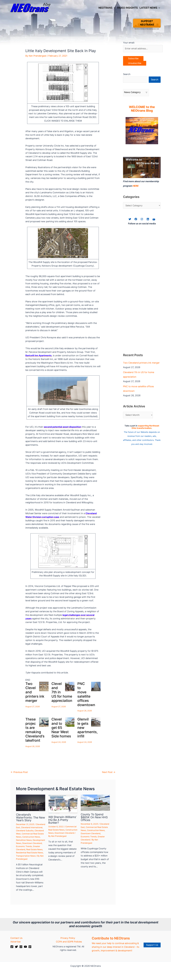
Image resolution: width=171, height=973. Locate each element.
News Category (132, 92)
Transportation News (26, 856)
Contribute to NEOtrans (111, 938)
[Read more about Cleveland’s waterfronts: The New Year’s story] (30, 802)
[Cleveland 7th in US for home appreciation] (69, 686)
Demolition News (24, 840)
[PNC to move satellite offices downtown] (96, 686)
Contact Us (16, 938)
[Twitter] (16, 946)
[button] (113, 7)
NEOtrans (105, 7)
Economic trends (24, 846)
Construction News (31, 837)
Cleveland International (31, 827)
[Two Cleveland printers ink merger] (44, 686)
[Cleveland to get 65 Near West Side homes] (69, 722)
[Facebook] (11, 946)
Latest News (148, 7)
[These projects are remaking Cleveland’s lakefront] (44, 722)
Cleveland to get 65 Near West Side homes (61, 727)
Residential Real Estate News (29, 852)
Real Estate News (34, 849)
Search (126, 74)
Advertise (15, 941)
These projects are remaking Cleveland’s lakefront (34, 730)
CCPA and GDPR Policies (69, 941)
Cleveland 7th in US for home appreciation (138, 374)
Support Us (152, 945)
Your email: (129, 42)
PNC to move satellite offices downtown (86, 694)
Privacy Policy (67, 938)
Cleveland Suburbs (25, 830)
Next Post (108, 772)
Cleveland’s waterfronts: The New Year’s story (30, 817)
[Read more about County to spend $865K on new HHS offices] (95, 802)
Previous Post (19, 772)
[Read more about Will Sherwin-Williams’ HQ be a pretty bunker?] (62, 803)
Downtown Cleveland (32, 843)
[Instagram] (20, 946)
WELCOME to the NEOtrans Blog (142, 109)
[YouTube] (25, 946)
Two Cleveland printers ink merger (141, 362)
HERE (136, 186)
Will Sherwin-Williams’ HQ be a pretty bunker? (62, 819)
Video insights (127, 7)
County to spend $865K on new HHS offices (94, 817)
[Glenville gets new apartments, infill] (96, 722)
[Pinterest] (29, 946)
